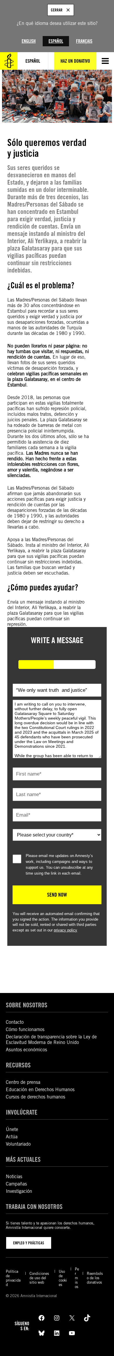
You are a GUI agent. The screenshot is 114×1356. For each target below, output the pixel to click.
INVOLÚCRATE (21, 1112)
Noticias (14, 1176)
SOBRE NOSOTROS (26, 1005)
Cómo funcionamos (25, 1029)
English (29, 41)
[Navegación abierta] (105, 61)
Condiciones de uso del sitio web (39, 1278)
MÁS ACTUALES (23, 1159)
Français (84, 41)
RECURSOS (18, 1065)
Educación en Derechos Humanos (40, 1089)
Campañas (16, 1184)
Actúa (12, 1136)
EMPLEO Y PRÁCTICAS (28, 1243)
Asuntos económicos (26, 1049)
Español (56, 41)
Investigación (19, 1191)
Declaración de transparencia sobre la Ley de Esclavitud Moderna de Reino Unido (51, 1039)
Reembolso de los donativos (95, 1278)
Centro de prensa (23, 1082)
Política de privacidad (13, 1278)
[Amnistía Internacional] (9, 61)
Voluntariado (18, 1144)
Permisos (77, 1278)
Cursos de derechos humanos (35, 1097)
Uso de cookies (63, 1278)
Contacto (15, 1022)
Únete (12, 1129)
